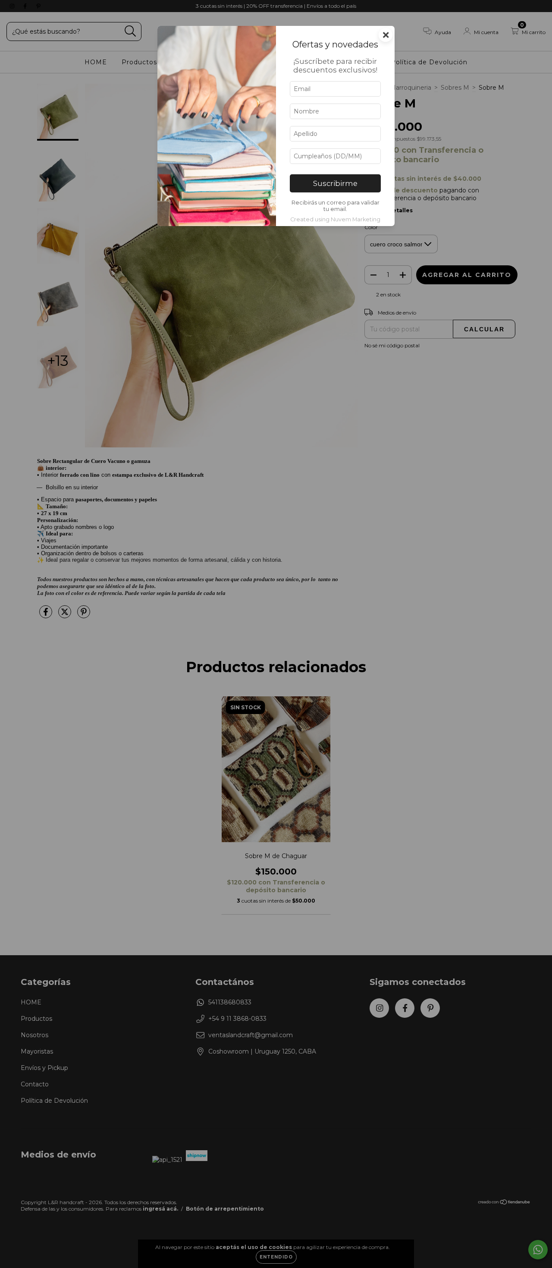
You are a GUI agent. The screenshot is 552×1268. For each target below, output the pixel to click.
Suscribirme (335, 183)
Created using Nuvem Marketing (335, 219)
